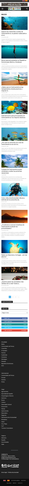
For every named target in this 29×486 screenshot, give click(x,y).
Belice (3, 344)
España (3, 440)
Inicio (2, 12)
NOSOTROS (23, 480)
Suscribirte (24, 330)
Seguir (25, 321)
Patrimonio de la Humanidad (8, 417)
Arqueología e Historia (7, 396)
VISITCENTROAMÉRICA (15, 480)
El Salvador (4, 350)
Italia (2, 444)
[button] (2, 9)
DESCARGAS (9, 483)
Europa (3, 377)
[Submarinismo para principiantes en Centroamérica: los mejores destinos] (14, 107)
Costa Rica (4, 348)
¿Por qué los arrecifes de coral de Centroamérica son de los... (12, 143)
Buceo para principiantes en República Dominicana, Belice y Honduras (13, 61)
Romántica (4, 419)
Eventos (3, 353)
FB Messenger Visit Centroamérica (10, 459)
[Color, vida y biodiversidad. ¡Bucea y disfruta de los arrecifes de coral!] (14, 189)
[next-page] (18, 297)
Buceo (3, 400)
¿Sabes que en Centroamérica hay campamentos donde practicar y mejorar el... (12, 89)
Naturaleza (4, 413)
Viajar (6, 12)
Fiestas (3, 409)
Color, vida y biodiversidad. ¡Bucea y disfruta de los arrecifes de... (13, 199)
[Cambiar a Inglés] (23, 1)
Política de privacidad (13, 472)
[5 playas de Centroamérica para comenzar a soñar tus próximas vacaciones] (14, 161)
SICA (2, 365)
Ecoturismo (4, 406)
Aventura (3, 398)
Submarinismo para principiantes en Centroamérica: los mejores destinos (13, 116)
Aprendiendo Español (7, 393)
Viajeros (3, 435)
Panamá (3, 361)
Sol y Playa (4, 424)
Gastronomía (4, 411)
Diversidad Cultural (6, 404)
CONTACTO (20, 483)
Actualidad (4, 342)
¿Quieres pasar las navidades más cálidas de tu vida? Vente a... (12, 282)
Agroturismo (4, 391)
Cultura (3, 402)
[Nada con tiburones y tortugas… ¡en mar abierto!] (14, 246)
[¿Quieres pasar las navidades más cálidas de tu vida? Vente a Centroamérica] (14, 273)
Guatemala (4, 355)
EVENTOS (14, 483)
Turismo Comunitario (7, 428)
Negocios (3, 415)
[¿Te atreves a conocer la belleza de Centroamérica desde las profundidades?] (14, 216)
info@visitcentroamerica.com (8, 457)
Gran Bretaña (5, 442)
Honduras (4, 357)
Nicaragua (4, 359)
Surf (2, 426)
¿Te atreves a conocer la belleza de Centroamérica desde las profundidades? (12, 226)
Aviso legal (4, 472)
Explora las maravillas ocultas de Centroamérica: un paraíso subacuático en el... (14, 33)
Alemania (3, 438)
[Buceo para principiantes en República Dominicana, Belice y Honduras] (14, 52)
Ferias (3, 382)
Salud (2, 421)
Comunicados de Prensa (7, 346)
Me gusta (24, 318)
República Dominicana (7, 363)
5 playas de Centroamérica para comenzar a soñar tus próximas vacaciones (11, 171)
